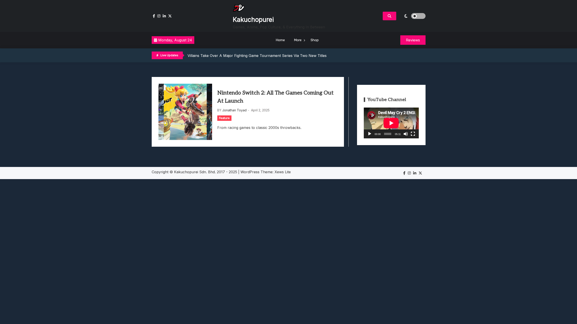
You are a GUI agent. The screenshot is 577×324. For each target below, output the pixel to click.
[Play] (369, 134)
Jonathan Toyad (234, 110)
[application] (391, 123)
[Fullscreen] (413, 134)
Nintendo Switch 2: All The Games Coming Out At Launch (275, 97)
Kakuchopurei (253, 19)
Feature (224, 118)
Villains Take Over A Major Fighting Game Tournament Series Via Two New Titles (257, 55)
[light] (412, 16)
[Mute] (405, 134)
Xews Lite (283, 172)
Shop (315, 40)
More (298, 40)
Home (280, 40)
